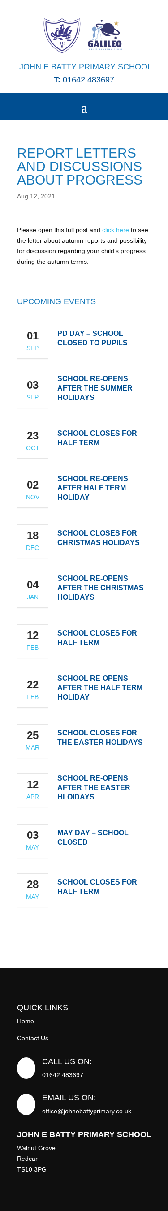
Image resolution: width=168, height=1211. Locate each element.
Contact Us (32, 1038)
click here (115, 229)
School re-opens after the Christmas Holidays (100, 588)
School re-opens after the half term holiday (99, 687)
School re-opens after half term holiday (92, 488)
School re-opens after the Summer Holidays (95, 388)
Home (25, 1021)
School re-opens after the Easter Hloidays (93, 787)
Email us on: (69, 1097)
